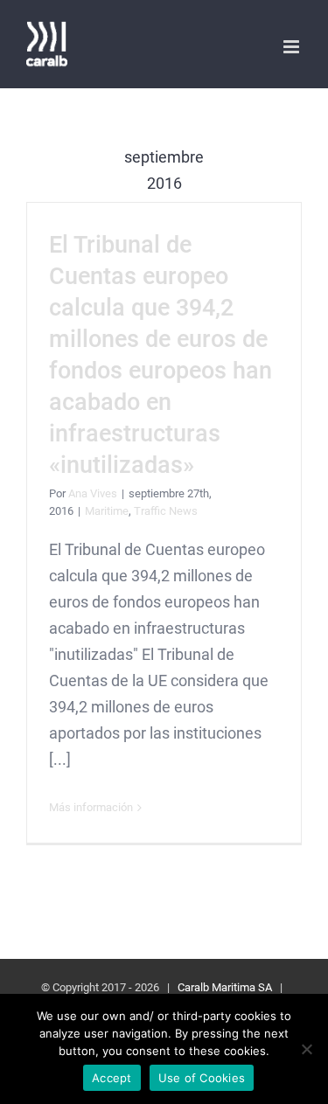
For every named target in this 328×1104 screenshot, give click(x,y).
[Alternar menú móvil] (292, 47)
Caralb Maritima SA (225, 987)
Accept (112, 1078)
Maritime (107, 510)
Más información (91, 807)
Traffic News (166, 510)
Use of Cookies (202, 1078)
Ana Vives (92, 493)
